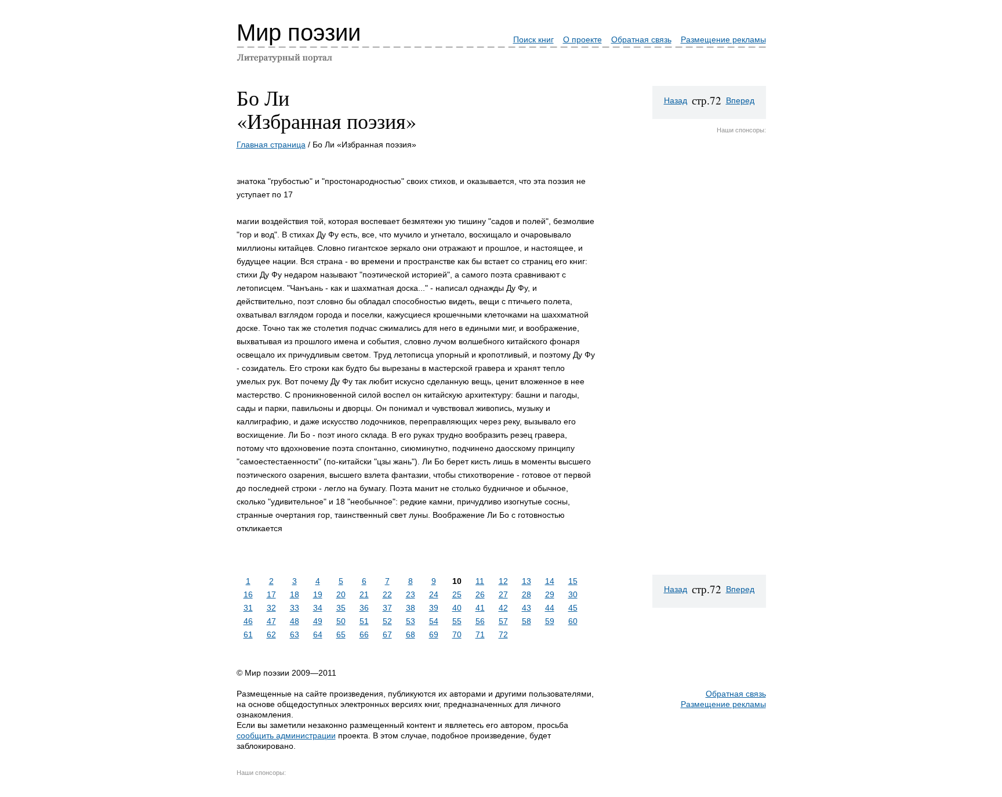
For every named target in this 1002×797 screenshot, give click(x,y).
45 (573, 607)
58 (526, 621)
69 (433, 634)
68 (410, 634)
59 (549, 621)
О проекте (582, 39)
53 (410, 621)
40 (457, 607)
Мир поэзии (299, 32)
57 (503, 621)
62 (271, 634)
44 (549, 607)
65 (341, 634)
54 (433, 621)
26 (480, 594)
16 (248, 594)
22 (387, 594)
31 (248, 607)
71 (480, 634)
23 (410, 594)
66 (364, 634)
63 (294, 634)
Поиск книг (533, 39)
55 (457, 621)
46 (248, 621)
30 (573, 594)
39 (433, 607)
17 (271, 594)
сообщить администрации (286, 735)
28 (526, 594)
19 (317, 594)
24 (433, 594)
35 (341, 607)
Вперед (740, 100)
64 (317, 634)
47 (271, 621)
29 (549, 594)
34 (317, 607)
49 (317, 621)
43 (526, 607)
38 (410, 607)
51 (364, 621)
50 (341, 621)
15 (573, 581)
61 (248, 634)
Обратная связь (641, 39)
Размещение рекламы (723, 39)
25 (457, 594)
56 (480, 621)
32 (271, 607)
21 (364, 594)
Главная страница (271, 144)
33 (294, 607)
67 (387, 634)
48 (294, 621)
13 (526, 581)
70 (457, 634)
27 (503, 594)
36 (364, 607)
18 (294, 594)
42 (503, 607)
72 (503, 634)
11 (479, 581)
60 (573, 621)
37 (387, 607)
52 (387, 621)
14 (549, 581)
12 (503, 581)
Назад (675, 100)
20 (341, 594)
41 (480, 607)
